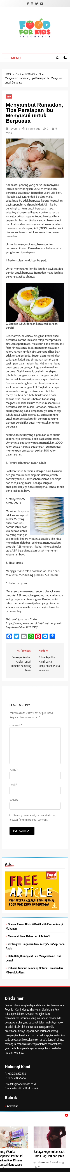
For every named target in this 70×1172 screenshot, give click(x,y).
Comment (16, 725)
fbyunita (15, 128)
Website (14, 800)
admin (41, 1162)
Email (13, 785)
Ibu (9, 96)
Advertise (12, 1106)
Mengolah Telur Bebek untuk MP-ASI (29, 936)
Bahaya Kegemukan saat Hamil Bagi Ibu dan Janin (49, 1154)
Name (14, 769)
